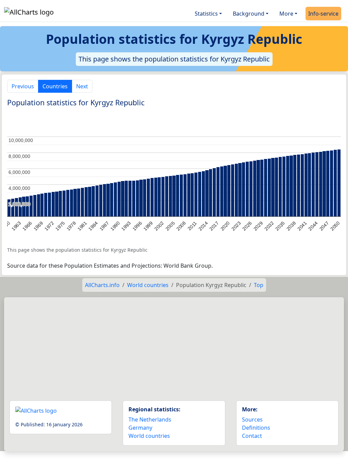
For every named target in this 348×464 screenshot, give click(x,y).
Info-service (323, 13)
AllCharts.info (102, 285)
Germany (140, 427)
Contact (252, 436)
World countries (148, 285)
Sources (252, 419)
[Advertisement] (174, 346)
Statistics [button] (206, 13)
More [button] (286, 13)
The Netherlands (149, 419)
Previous (23, 86)
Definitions (256, 427)
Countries (55, 86)
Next (82, 86)
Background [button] (248, 13)
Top (258, 285)
